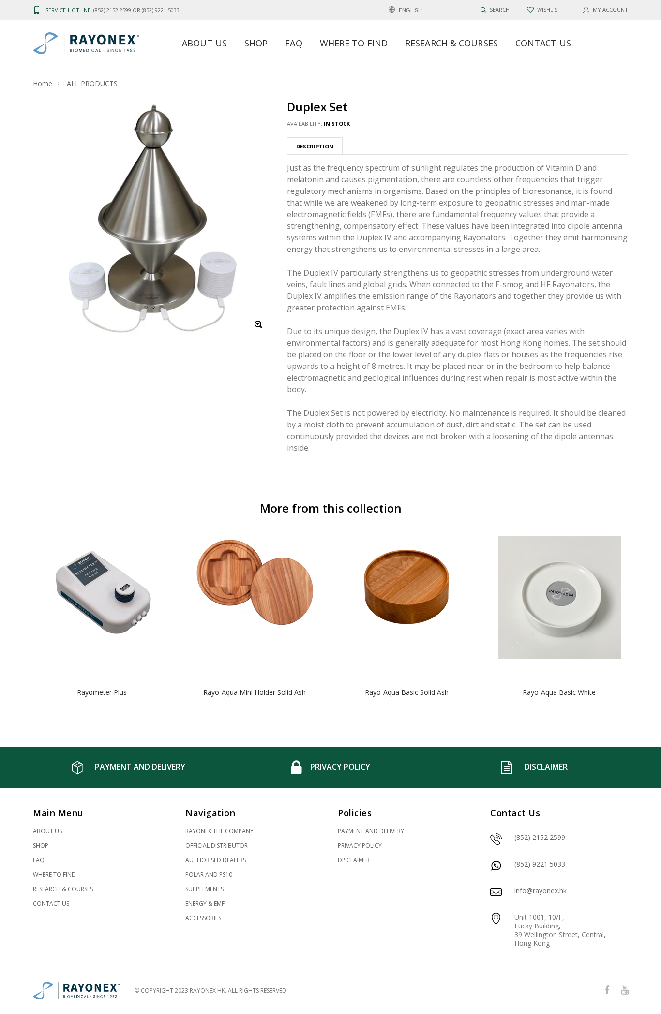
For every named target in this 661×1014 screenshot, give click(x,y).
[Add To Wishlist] (157, 549)
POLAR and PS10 (208, 874)
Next (649, 622)
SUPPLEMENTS (204, 889)
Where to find (354, 43)
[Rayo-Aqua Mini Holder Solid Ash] (254, 605)
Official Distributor (216, 845)
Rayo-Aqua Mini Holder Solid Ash (254, 692)
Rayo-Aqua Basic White (559, 692)
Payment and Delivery (371, 831)
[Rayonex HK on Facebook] (607, 990)
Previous (12, 622)
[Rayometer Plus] (102, 605)
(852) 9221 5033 (539, 863)
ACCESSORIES (203, 918)
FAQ (293, 43)
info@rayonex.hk (540, 890)
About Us (204, 43)
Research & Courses (451, 43)
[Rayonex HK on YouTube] (625, 990)
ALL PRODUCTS (92, 83)
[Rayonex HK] (76, 990)
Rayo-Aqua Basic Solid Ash (407, 692)
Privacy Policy (360, 845)
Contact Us (543, 43)
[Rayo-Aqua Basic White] (559, 605)
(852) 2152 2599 (539, 837)
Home (42, 83)
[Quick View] (157, 568)
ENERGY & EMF (205, 903)
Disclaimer (354, 860)
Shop (256, 43)
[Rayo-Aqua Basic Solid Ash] (407, 605)
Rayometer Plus (102, 692)
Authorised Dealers (215, 860)
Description (314, 146)
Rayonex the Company (219, 831)
